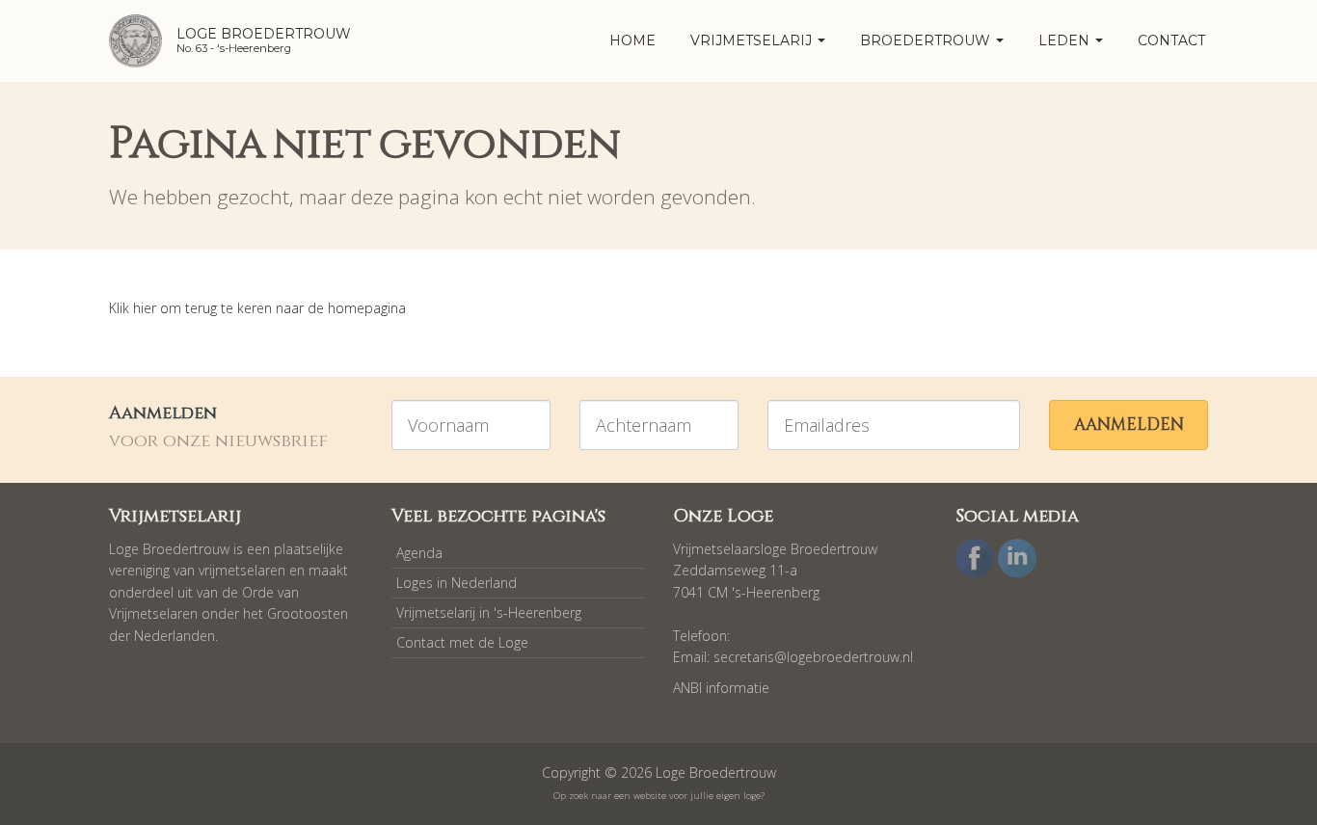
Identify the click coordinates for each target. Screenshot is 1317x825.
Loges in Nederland (456, 582)
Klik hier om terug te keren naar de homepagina (257, 308)
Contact (1171, 40)
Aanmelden (1129, 424)
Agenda (419, 553)
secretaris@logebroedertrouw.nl (813, 657)
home (632, 40)
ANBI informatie (721, 688)
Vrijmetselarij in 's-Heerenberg (488, 612)
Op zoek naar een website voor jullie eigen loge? (659, 795)
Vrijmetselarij (753, 40)
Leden (1065, 40)
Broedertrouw (927, 40)
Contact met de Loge (462, 642)
